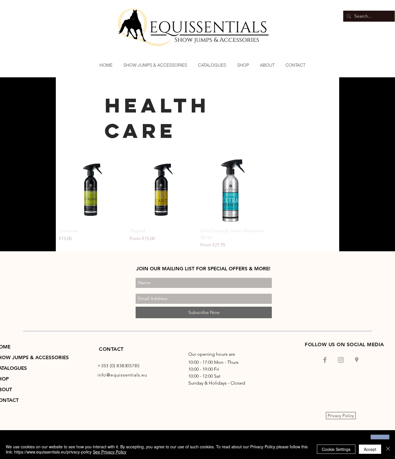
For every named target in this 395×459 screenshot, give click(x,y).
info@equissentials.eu (122, 375)
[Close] (388, 449)
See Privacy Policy (109, 452)
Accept (370, 449)
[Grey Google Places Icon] (357, 360)
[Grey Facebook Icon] (325, 360)
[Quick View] (91, 190)
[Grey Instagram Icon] (341, 360)
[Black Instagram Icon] (383, 238)
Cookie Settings (336, 449)
